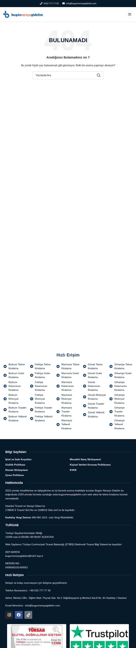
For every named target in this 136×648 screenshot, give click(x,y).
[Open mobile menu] (129, 14)
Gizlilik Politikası (15, 464)
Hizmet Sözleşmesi (16, 470)
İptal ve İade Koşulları (18, 459)
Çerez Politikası (14, 475)
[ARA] (98, 75)
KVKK (73, 470)
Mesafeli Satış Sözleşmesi (85, 459)
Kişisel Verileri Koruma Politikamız (90, 464)
